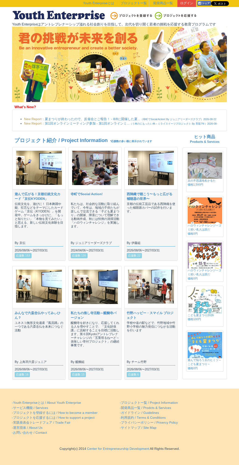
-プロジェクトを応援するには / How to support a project (53, 417)
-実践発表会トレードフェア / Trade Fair (41, 422)
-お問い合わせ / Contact (29, 432)
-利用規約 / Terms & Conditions (143, 417)
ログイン (186, 3)
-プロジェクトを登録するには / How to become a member (55, 413)
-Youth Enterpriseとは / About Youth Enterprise (46, 402)
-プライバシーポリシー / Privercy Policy (149, 422)
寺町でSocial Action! (87, 194)
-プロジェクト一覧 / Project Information (149, 402)
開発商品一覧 (163, 3)
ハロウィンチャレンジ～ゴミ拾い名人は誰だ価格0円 (204, 229)
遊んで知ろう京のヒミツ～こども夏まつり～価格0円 (204, 364)
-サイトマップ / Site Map (138, 427)
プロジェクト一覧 (134, 3)
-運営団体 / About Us (27, 427)
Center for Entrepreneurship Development (117, 449)
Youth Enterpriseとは (98, 3)
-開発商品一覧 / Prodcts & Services (145, 408)
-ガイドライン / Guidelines (139, 413)
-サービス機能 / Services (30, 408)
